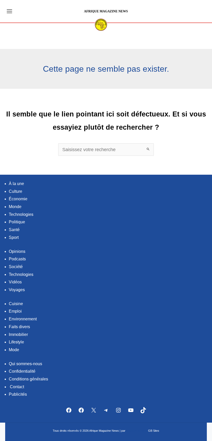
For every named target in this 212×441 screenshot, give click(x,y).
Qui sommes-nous (25, 364)
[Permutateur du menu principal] (9, 11)
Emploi (15, 311)
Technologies (21, 214)
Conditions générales (28, 379)
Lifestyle (16, 342)
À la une (16, 183)
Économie (18, 199)
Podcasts (17, 259)
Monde (15, 206)
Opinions (17, 251)
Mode (14, 350)
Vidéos (15, 282)
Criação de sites (137, 430)
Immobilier (18, 334)
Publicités (18, 394)
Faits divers (19, 327)
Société (16, 266)
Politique (17, 222)
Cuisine (16, 304)
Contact (17, 387)
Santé (14, 229)
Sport (14, 237)
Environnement (23, 319)
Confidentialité (22, 371)
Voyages (17, 290)
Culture (15, 191)
